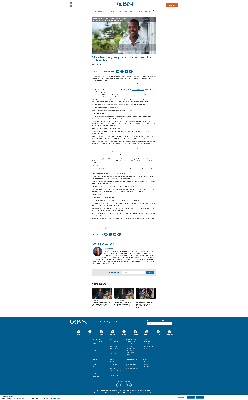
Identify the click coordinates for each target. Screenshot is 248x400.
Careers (145, 348)
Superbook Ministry (132, 362)
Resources (113, 351)
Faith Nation (113, 368)
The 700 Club (99, 11)
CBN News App (97, 376)
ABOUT (147, 11)
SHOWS (112, 359)
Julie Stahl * (96, 65)
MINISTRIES (97, 339)
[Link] (131, 71)
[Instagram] (126, 385)
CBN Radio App (147, 366)
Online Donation (131, 341)
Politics (95, 374)
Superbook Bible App (131, 365)
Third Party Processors (133, 393)
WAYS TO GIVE (131, 339)
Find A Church (114, 348)
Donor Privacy (113, 393)
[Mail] (126, 71)
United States (97, 362)
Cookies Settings (143, 393)
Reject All (190, 397)
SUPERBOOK (129, 11)
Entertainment (97, 371)
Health (95, 369)
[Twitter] (122, 71)
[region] (124, 397)
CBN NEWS (111, 11)
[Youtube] (117, 385)
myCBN (150, 393)
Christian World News (114, 365)
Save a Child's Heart (138, 90)
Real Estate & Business (130, 353)
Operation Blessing (98, 341)
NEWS (95, 359)
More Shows (113, 373)
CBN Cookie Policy (122, 393)
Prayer (111, 344)
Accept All (200, 397)
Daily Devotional (114, 341)
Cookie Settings (181, 397)
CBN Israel (96, 344)
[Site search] (153, 11)
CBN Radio (146, 362)
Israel (94, 366)
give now (172, 5)
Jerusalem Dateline (115, 370)
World (94, 364)
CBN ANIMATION (131, 359)
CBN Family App (114, 375)
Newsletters (146, 341)
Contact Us (169, 2)
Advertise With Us (148, 346)
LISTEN (139, 11)
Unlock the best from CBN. (112, 272)
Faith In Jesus (114, 346)
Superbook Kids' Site (132, 368)
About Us (145, 351)
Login (177, 2)
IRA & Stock (129, 346)
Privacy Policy (105, 393)
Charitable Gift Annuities (130, 349)
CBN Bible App (114, 353)
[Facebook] (117, 71)
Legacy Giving (130, 344)
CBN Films (96, 350)
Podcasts (145, 364)
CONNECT (146, 339)
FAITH (120, 11)
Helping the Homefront (96, 347)
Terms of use (97, 393)
